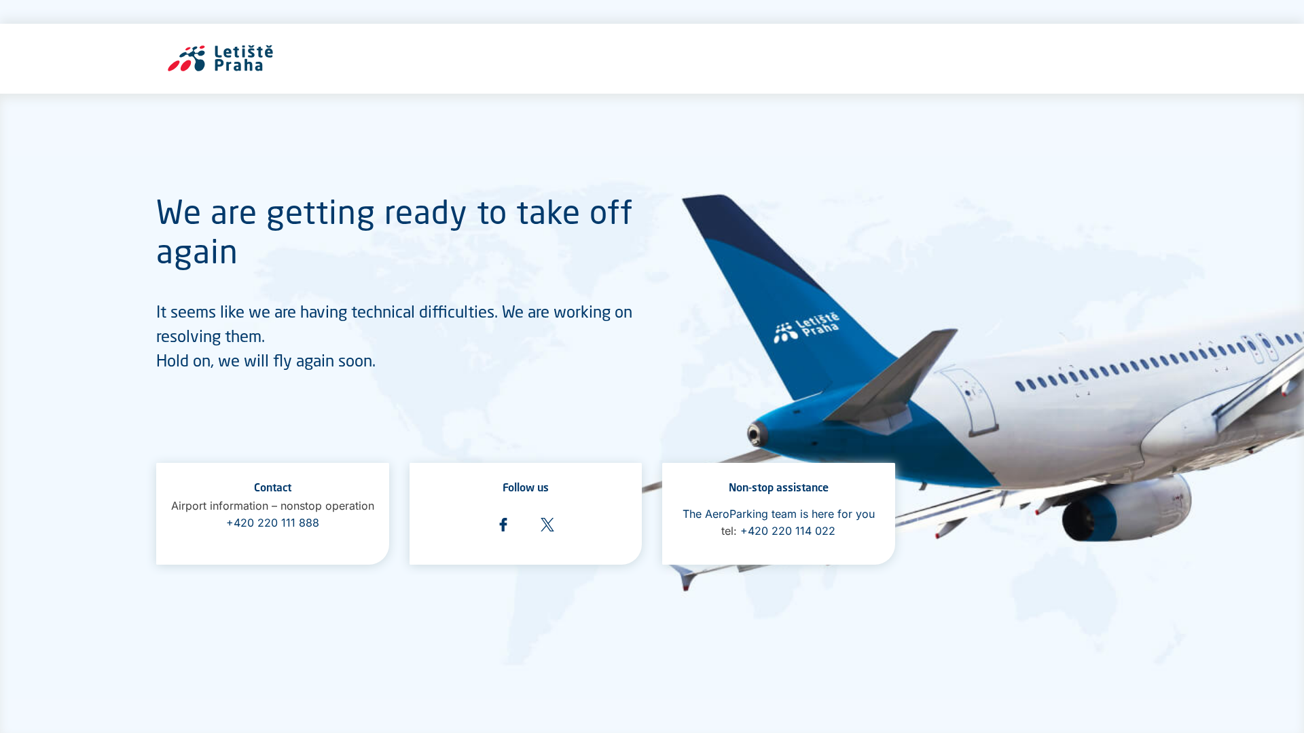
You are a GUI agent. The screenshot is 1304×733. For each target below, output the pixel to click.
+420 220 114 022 (787, 531)
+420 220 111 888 (272, 522)
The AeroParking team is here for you (779, 514)
